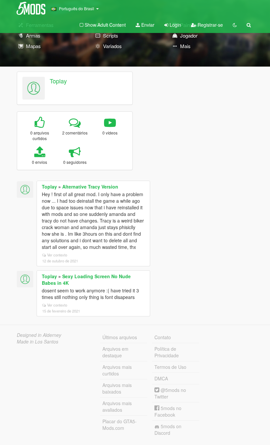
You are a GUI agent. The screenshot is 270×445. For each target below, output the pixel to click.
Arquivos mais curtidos (117, 370)
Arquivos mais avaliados (117, 406)
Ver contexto (57, 254)
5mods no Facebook (167, 411)
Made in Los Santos (37, 341)
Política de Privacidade (166, 352)
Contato (162, 337)
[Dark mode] (235, 24)
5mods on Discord (167, 429)
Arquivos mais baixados (117, 388)
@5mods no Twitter (170, 393)
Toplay (58, 80)
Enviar (147, 24)
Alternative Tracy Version (90, 186)
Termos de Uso (170, 367)
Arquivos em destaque (115, 352)
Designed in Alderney (39, 335)
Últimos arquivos (119, 337)
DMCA (161, 378)
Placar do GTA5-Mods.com (119, 424)
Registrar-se (209, 24)
